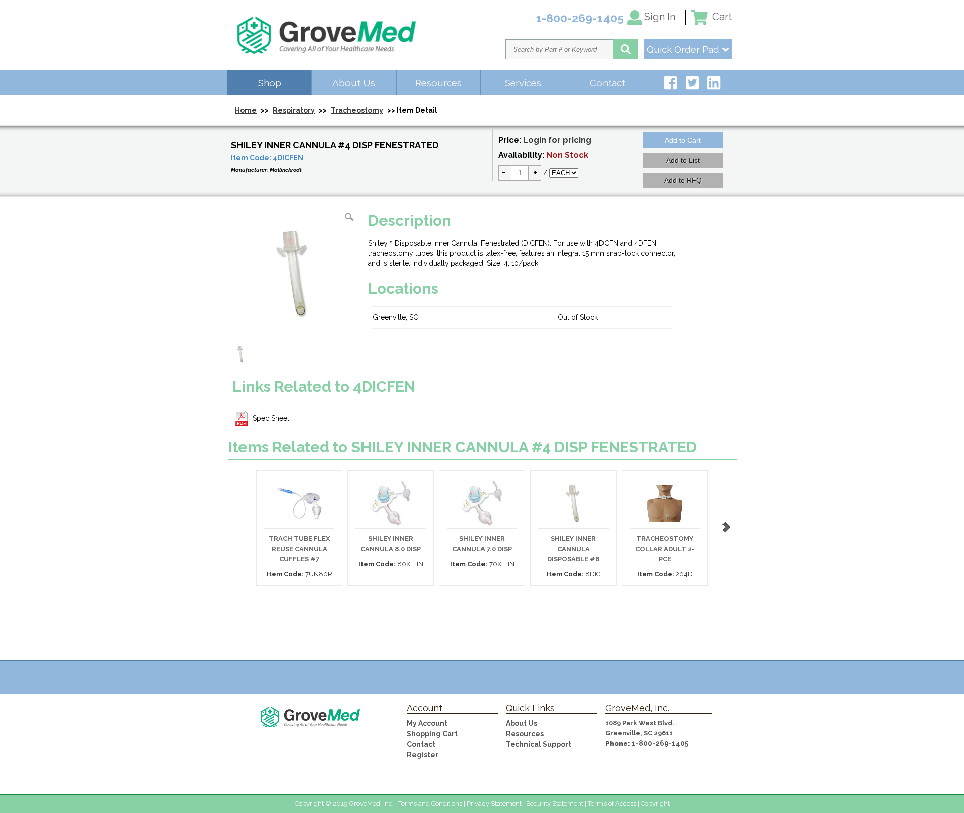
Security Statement (554, 803)
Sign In (659, 17)
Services (523, 82)
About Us (353, 82)
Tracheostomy (357, 110)
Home (246, 110)
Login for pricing (557, 140)
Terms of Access (612, 803)
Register (422, 755)
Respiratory (294, 110)
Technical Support (538, 744)
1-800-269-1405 (660, 743)
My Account (427, 723)
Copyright (655, 803)
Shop (269, 82)
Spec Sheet (271, 418)
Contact (607, 82)
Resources (438, 82)
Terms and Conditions (430, 803)
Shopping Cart (432, 734)
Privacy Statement (494, 803)
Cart (721, 17)
